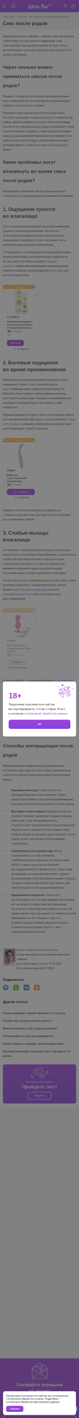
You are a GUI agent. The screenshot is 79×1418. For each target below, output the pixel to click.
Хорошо (15, 1408)
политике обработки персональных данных (33, 1401)
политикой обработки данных (47, 713)
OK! (40, 724)
